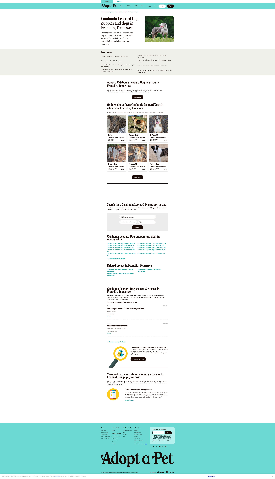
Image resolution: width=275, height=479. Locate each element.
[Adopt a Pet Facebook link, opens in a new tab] (151, 446)
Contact (125, 434)
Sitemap (136, 430)
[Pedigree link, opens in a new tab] (167, 472)
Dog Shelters (115, 438)
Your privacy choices (139, 444)
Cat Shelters (115, 439)
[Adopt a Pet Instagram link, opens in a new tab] (163, 446)
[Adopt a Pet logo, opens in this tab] (137, 460)
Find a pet (103, 430)
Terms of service (138, 434)
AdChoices (136, 442)
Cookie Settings (134, 472)
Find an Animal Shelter (138, 359)
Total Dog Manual (105, 436)
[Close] (272, 476)
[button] (122, 140)
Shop (154, 6)
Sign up (170, 6)
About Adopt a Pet (127, 430)
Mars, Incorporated (138, 440)
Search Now (137, 97)
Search (137, 227)
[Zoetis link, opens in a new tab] (172, 472)
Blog (124, 432)
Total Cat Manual (105, 438)
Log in (113, 443)
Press (124, 436)
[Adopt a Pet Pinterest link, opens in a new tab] (157, 446)
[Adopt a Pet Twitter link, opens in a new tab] (154, 446)
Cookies (136, 436)
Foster (149, 6)
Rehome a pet (104, 432)
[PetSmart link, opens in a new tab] (160, 472)
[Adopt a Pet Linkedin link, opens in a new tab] (166, 446)
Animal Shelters (115, 436)
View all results (137, 177)
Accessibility (137, 438)
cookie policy (57, 476)
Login (162, 6)
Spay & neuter (104, 434)
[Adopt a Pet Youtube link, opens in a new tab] (160, 446)
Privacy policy (137, 432)
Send (168, 432)
